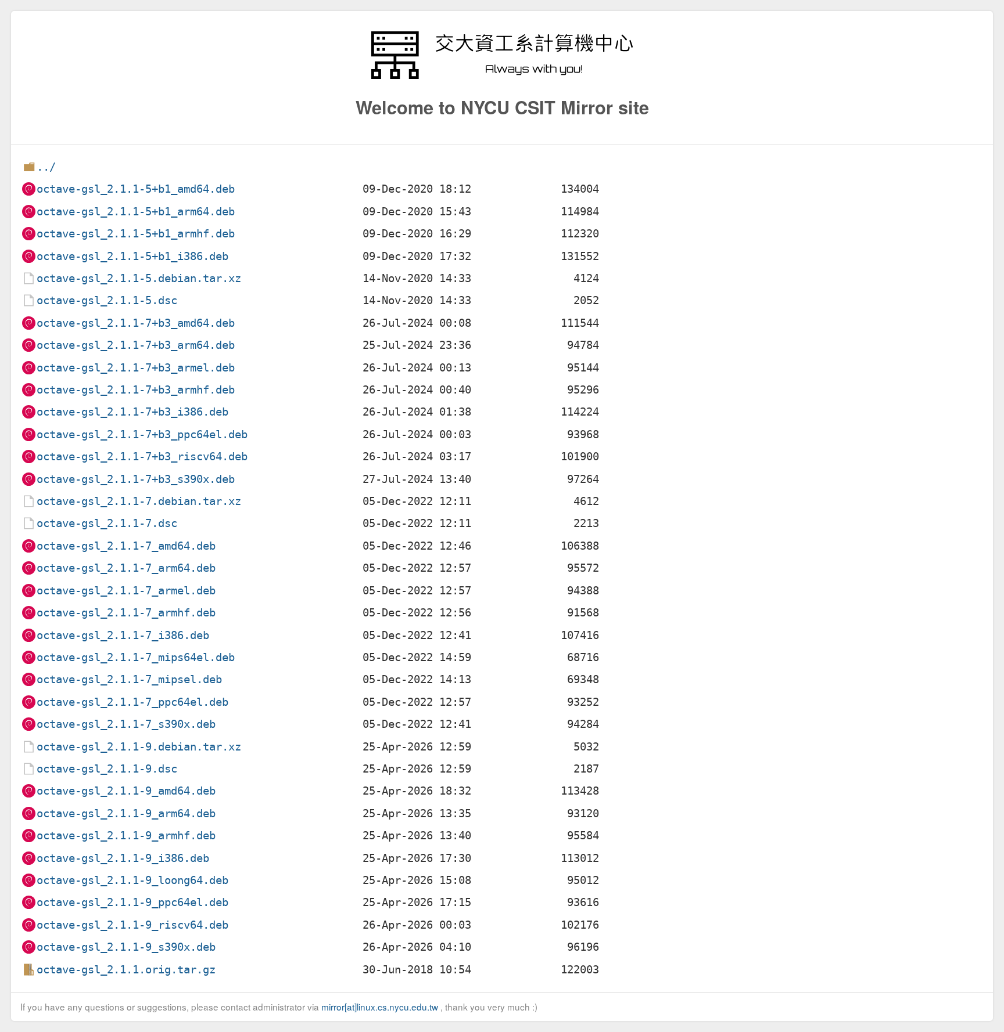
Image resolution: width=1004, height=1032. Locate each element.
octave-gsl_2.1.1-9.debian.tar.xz (139, 746)
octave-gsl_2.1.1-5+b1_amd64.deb (136, 189)
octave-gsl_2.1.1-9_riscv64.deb (132, 925)
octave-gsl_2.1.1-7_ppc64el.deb (132, 702)
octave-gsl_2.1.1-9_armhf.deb (126, 835)
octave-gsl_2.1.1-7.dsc (107, 523)
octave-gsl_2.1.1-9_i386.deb (123, 858)
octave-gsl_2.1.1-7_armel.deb (126, 590)
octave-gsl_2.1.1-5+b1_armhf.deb (136, 233)
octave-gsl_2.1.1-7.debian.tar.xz (139, 501)
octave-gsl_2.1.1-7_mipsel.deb (129, 679)
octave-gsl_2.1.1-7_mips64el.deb (136, 657)
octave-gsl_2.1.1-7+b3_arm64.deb (136, 345)
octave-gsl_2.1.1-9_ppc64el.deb (132, 902)
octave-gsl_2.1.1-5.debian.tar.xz (139, 278)
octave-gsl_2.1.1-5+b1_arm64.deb (136, 211)
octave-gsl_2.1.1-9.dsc (107, 768)
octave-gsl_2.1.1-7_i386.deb (123, 635)
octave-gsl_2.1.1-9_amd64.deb (126, 791)
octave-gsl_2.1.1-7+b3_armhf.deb (136, 389)
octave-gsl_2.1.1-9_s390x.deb (126, 947)
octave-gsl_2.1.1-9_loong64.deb (132, 880)
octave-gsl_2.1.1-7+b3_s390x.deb (136, 479)
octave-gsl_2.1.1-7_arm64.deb (126, 568)
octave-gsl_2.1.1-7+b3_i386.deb (132, 411)
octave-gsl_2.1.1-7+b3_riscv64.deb (142, 456)
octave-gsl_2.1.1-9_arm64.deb (126, 813)
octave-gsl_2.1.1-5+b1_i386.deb (132, 256)
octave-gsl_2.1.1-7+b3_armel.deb (136, 367)
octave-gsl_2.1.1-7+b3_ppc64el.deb (142, 434)
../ (46, 167)
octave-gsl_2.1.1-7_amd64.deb (126, 546)
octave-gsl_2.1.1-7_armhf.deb (126, 612)
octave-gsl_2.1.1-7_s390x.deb (126, 724)
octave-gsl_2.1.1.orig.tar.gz (126, 969)
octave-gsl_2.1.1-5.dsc (107, 300)
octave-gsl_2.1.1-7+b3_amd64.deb (136, 323)
